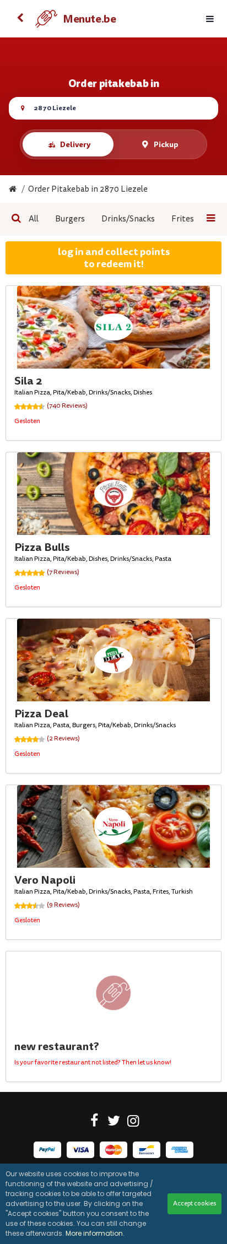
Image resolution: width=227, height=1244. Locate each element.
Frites (182, 219)
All (34, 219)
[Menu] (210, 19)
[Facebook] (94, 1123)
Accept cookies (194, 1203)
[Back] (20, 19)
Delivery (75, 144)
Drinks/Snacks (128, 219)
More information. (95, 1233)
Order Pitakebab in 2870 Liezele (88, 189)
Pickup (166, 144)
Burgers (70, 219)
